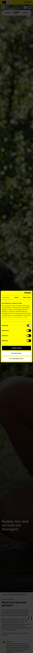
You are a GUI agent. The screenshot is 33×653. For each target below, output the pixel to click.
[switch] (29, 330)
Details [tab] (17, 297)
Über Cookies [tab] (27, 297)
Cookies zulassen (17, 348)
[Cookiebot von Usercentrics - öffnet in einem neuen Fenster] (24, 293)
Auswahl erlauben (16, 353)
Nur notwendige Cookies (16, 358)
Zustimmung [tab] (6, 297)
